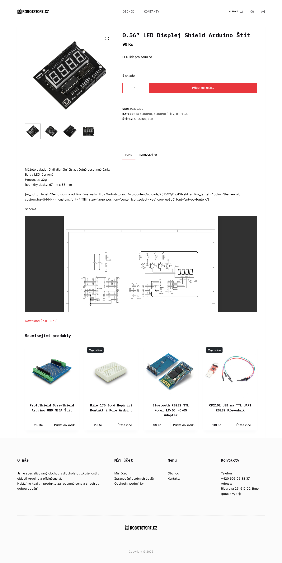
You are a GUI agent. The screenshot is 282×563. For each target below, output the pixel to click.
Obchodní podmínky (129, 483)
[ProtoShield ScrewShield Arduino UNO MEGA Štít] (52, 371)
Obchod (128, 11)
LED (150, 119)
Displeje (182, 113)
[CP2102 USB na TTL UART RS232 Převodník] (230, 371)
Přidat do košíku (203, 88)
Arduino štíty (164, 113)
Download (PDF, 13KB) (41, 321)
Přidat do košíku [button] (65, 425)
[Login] (252, 11)
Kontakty (151, 11)
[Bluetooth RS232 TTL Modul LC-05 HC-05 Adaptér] (171, 371)
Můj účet (120, 473)
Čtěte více (124, 425)
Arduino (146, 113)
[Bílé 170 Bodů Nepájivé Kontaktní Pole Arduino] (111, 371)
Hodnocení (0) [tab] (148, 154)
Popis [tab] (128, 154)
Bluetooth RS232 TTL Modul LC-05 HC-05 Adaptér (171, 410)
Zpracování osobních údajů (134, 478)
